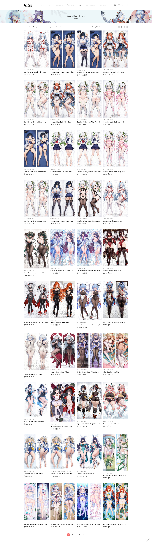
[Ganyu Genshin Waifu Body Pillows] (115, 299)
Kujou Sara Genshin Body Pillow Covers (89, 424)
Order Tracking (89, 5)
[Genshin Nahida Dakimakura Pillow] (115, 99)
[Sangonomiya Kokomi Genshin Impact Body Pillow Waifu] (89, 501)
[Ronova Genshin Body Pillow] (62, 350)
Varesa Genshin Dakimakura (112, 424)
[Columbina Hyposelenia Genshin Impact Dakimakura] (62, 247)
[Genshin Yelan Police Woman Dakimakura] (62, 49)
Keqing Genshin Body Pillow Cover (88, 372)
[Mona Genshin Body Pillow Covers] (62, 402)
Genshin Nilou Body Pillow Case (60, 122)
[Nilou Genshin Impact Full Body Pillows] (115, 501)
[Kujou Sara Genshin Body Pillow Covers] (89, 400)
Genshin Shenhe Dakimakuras (112, 221)
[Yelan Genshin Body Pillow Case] (36, 399)
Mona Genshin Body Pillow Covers (61, 426)
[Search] (126, 5)
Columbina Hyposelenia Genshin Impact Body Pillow (89, 270)
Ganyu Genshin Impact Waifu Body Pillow (89, 325)
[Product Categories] (115, 5)
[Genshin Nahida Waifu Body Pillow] (115, 148)
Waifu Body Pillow (29, 70)
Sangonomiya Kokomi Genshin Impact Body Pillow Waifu (89, 524)
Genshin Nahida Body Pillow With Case (89, 122)
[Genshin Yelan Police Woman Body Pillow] (89, 49)
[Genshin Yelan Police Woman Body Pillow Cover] (62, 198)
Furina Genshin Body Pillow (33, 374)
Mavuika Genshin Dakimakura (59, 322)
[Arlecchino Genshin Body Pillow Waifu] (36, 299)
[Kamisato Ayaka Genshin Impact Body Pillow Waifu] (62, 501)
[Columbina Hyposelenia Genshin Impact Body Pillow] (89, 247)
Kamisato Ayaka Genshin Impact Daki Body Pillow (36, 524)
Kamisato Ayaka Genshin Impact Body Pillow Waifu (62, 524)
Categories (60, 5)
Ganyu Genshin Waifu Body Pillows (114, 322)
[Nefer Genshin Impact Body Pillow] (36, 248)
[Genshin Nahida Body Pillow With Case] (89, 99)
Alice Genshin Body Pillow (111, 372)
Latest (98, 27)
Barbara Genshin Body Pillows (33, 474)
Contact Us (102, 5)
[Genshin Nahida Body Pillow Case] (36, 198)
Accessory (70, 5)
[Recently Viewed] (148, 540)
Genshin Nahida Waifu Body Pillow (114, 172)
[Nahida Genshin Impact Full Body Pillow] (115, 452)
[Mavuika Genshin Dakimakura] (62, 299)
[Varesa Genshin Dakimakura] (115, 400)
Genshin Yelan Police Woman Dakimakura (62, 72)
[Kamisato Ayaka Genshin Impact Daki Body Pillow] (36, 501)
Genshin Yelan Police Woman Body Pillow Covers (36, 172)
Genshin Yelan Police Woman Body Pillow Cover (62, 221)
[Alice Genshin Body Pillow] (115, 350)
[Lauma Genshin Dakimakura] (89, 451)
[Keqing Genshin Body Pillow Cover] (89, 350)
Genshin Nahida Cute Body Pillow (61, 172)
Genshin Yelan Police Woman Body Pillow (89, 72)
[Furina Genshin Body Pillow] (36, 351)
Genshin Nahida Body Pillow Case (35, 221)
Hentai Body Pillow (55, 471)
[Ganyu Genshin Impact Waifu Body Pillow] (89, 300)
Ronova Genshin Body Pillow (59, 372)
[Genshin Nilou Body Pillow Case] (62, 99)
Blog (79, 5)
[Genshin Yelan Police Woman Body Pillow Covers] (36, 148)
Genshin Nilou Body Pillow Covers (114, 72)
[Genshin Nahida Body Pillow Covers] (89, 198)
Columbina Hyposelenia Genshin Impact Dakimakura (62, 270)
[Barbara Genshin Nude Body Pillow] (62, 451)
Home (43, 5)
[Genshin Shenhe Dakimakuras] (115, 198)
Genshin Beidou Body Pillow (112, 271)
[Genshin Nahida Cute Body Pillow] (62, 148)
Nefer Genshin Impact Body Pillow (35, 273)
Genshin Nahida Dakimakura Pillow (114, 122)
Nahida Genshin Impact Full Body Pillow (115, 475)
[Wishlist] (46, 33)
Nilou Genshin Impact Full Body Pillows (115, 524)
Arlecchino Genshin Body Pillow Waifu (36, 322)
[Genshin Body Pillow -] (28, 5)
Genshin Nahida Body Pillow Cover (35, 122)
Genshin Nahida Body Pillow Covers (88, 221)
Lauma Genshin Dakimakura (85, 474)
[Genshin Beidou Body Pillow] (115, 247)
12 (79, 535)
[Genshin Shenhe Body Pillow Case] (36, 49)
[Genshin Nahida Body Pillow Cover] (36, 99)
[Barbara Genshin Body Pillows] (36, 451)
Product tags (47, 27)
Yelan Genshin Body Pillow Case (34, 422)
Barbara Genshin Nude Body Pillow (61, 474)
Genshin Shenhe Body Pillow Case (35, 72)
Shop (51, 5)
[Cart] (119, 5)
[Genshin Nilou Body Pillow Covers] (115, 49)
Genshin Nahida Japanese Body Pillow (89, 172)
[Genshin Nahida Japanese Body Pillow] (89, 148)
